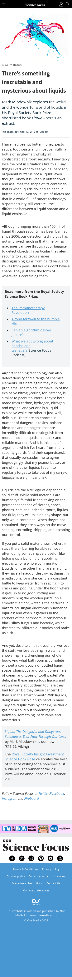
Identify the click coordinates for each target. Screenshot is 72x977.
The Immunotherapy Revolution (28, 310)
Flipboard (31, 798)
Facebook (57, 793)
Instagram (9, 798)
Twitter (43, 793)
